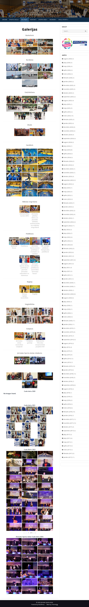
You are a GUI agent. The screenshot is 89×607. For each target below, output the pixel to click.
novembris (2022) (68, 214)
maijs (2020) (67, 309)
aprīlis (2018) (67, 404)
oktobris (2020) (68, 290)
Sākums (4, 19)
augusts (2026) (68, 59)
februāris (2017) (68, 453)
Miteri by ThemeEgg (52, 604)
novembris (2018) (68, 377)
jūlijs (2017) (67, 434)
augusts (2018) (68, 389)
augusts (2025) (68, 100)
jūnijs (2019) (67, 351)
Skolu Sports (62, 19)
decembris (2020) (68, 283)
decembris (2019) (68, 328)
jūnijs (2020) (67, 305)
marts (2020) (67, 317)
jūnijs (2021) (67, 271)
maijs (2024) (67, 150)
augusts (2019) (68, 343)
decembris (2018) (68, 374)
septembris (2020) (69, 294)
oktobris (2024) (68, 134)
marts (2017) (67, 449)
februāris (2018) (68, 412)
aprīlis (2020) (67, 313)
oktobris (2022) (68, 218)
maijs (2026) (67, 66)
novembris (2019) (68, 332)
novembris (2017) (68, 423)
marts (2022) (67, 245)
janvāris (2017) (68, 457)
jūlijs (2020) (67, 301)
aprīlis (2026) (67, 70)
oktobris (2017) (68, 427)
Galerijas (24, 19)
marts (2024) (67, 157)
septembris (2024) (69, 138)
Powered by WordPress (37, 604)
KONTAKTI (33, 19)
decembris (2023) (68, 169)
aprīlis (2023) (67, 195)
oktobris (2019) (68, 336)
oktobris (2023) (68, 176)
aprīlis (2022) (67, 241)
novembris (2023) (68, 172)
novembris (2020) (68, 286)
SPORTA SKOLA (13, 19)
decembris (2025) (68, 85)
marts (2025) (67, 116)
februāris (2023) (68, 203)
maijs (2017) (67, 442)
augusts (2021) (68, 264)
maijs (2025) (67, 108)
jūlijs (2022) (67, 229)
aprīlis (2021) (67, 275)
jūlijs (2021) (67, 267)
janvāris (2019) (68, 370)
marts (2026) (67, 74)
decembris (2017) (68, 419)
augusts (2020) (68, 298)
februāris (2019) (68, 366)
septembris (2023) (69, 180)
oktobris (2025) (68, 93)
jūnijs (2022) (67, 233)
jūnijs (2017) (67, 438)
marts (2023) (67, 199)
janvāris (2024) (68, 165)
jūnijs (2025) (67, 104)
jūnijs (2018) (67, 396)
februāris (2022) (68, 248)
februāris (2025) (68, 119)
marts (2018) (67, 408)
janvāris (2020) (68, 324)
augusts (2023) (68, 184)
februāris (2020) (68, 320)
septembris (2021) (69, 260)
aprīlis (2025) (67, 112)
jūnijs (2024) (67, 146)
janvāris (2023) (68, 207)
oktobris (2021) (68, 256)
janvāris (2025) (68, 123)
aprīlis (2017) (67, 446)
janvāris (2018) (68, 415)
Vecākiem (52, 19)
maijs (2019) (67, 355)
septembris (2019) (69, 339)
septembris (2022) (69, 222)
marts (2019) (67, 362)
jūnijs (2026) (67, 62)
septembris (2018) (69, 385)
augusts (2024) (68, 142)
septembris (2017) (69, 430)
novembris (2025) (68, 89)
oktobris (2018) (68, 381)
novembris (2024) (68, 131)
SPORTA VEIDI (42, 19)
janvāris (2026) (68, 81)
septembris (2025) (69, 97)
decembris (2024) (68, 127)
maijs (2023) (67, 191)
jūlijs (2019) (67, 347)
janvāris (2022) (68, 252)
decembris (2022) (68, 210)
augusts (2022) (68, 226)
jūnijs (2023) (67, 188)
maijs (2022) (67, 237)
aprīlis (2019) (67, 358)
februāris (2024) (68, 161)
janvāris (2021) (68, 279)
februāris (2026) (68, 78)
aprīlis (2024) (67, 153)
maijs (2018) (67, 400)
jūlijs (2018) (67, 393)
